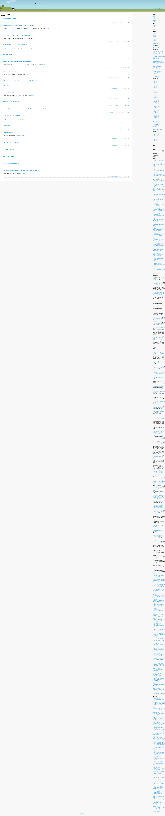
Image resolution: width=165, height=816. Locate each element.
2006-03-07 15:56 (114, 159)
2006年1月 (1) (155, 143)
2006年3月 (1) (155, 140)
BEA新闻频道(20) (156, 58)
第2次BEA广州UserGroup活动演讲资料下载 (11, 115)
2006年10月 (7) (156, 101)
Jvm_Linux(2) (155, 124)
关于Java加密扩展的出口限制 (8, 149)
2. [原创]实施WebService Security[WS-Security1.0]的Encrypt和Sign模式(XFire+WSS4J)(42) (159, 703)
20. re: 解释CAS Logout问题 (158, 407)
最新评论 (154, 36)
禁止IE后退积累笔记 (7, 125)
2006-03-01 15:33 (114, 176)
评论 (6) (126, 22)
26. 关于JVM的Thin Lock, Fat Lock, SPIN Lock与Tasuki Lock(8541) (158, 655)
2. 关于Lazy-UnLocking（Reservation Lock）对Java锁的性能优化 (158, 164)
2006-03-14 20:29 (113, 112)
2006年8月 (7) (155, 104)
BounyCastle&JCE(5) (157, 59)
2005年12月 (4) (156, 114)
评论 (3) (126, 152)
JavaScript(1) (155, 63)
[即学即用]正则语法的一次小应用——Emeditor (12, 92)
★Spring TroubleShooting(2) (158, 53)
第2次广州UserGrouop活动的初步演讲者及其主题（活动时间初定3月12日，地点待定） (20, 170)
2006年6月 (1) (155, 136)
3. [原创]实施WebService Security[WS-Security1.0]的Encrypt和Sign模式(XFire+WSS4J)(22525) (159, 584)
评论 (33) (125, 112)
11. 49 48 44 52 (156, 347)
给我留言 (154, 40)
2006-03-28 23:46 (114, 41)
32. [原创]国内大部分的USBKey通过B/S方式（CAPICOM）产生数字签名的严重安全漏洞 (159, 253)
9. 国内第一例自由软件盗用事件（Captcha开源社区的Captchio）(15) (159, 725)
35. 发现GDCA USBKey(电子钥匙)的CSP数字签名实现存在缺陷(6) (158, 796)
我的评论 (154, 34)
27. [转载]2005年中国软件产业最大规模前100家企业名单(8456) (158, 659)
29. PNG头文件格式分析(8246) (158, 664)
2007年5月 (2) (155, 92)
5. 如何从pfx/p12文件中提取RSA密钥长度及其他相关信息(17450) (158, 590)
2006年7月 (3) (155, 135)
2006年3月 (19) (156, 110)
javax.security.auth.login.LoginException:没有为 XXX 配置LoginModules (17, 61)
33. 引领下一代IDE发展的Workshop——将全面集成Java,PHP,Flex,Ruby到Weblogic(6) (159, 791)
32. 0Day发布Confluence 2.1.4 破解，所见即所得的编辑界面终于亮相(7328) (158, 673)
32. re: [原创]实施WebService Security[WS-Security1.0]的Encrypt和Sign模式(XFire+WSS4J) (158, 506)
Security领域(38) (156, 69)
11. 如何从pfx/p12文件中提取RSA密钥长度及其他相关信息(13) (158, 731)
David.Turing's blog (158, 8)
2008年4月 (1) (155, 85)
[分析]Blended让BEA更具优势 (9, 156)
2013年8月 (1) (155, 80)
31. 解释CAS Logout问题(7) (158, 786)
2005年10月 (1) (156, 116)
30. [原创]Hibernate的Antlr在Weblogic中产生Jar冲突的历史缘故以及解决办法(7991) (159, 667)
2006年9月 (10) (156, 102)
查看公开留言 (155, 42)
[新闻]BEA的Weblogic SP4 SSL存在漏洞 (11, 142)
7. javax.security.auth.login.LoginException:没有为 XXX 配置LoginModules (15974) (159, 597)
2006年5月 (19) (156, 107)
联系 (154, 18)
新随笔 (154, 17)
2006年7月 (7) (155, 105)
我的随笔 (154, 33)
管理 (154, 21)
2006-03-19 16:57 (114, 77)
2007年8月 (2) (155, 91)
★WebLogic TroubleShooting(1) (159, 56)
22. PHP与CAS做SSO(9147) (158, 643)
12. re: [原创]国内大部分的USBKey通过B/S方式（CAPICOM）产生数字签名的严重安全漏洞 (159, 353)
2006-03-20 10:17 (113, 67)
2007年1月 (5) (155, 97)
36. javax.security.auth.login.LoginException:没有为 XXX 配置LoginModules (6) (159, 800)
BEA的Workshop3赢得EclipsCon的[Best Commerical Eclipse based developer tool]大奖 (20, 25)
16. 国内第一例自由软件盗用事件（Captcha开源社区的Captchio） (159, 210)
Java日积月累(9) (156, 64)
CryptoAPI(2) (155, 121)
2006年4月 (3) (155, 139)
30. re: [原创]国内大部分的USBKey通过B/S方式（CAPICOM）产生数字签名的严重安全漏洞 (159, 496)
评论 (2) (126, 105)
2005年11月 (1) (156, 115)
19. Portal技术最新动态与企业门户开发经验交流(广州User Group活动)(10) (158, 753)
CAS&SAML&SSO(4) (157, 61)
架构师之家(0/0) (156, 47)
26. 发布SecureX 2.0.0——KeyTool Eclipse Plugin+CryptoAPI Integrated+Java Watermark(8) (159, 775)
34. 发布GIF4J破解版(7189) (158, 676)
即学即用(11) (155, 73)
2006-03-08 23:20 (114, 152)
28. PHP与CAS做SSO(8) (157, 779)
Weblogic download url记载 (8, 54)
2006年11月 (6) (156, 100)
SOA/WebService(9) (156, 71)
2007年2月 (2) (155, 96)
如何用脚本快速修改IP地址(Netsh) (9, 18)
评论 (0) (126, 41)
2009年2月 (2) (155, 81)
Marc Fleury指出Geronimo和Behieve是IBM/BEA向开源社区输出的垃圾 (17, 35)
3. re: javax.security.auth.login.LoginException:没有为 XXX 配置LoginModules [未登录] (158, 293)
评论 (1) (126, 31)
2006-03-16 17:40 (114, 98)
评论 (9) (126, 138)
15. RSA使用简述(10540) (157, 621)
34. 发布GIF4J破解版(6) (157, 793)
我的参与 (154, 35)
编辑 (128, 22)
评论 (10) (125, 58)
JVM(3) (154, 67)
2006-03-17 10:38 (114, 88)
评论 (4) (126, 51)
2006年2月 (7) (155, 111)
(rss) (153, 52)
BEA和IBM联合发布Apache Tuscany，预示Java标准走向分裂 (15, 44)
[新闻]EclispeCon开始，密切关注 (9, 71)
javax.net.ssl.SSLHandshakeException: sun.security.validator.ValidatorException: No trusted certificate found (24, 108)
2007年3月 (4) (155, 95)
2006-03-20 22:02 (113, 58)
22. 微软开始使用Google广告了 (158, 226)
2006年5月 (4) (155, 138)
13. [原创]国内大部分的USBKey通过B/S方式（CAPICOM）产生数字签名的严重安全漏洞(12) (159, 737)
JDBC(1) (154, 122)
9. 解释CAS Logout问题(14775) (158, 604)
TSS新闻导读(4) (156, 72)
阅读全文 (47, 28)
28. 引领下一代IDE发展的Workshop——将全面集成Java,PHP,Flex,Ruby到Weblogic (159, 243)
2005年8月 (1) (155, 117)
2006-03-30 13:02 (114, 31)
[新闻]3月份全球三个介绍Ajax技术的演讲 (11, 163)
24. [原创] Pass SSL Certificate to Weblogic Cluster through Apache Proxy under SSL (159, 232)
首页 (154, 16)
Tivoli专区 (155, 126)
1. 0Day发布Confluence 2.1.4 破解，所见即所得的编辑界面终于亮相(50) (158, 699)
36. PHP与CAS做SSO (157, 263)
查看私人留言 (155, 43)
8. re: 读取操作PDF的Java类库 (158, 323)
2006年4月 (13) (156, 109)
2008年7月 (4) (155, 82)
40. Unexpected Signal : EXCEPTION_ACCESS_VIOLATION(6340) (159, 693)
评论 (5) (126, 98)
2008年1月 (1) (155, 87)
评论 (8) (126, 88)
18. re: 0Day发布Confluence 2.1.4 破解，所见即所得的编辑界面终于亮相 (159, 391)
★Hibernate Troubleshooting (158, 51)
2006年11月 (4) (156, 134)
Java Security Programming (158, 62)
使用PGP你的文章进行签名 (8, 132)
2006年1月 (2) (155, 112)
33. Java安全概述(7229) (157, 675)
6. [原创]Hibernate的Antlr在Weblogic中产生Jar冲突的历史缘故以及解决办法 (159, 182)
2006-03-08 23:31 (114, 145)
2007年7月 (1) (155, 133)
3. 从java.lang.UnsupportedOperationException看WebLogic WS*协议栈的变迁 (158, 168)
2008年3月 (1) (155, 86)
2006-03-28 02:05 (114, 51)
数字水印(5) (155, 76)
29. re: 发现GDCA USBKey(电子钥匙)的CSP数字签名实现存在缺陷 (159, 489)
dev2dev (154, 147)
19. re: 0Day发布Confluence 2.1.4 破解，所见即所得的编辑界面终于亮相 (159, 401)
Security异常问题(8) (156, 68)
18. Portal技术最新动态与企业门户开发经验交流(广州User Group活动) (158, 217)
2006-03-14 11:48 (114, 122)
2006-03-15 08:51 (114, 105)
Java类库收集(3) (156, 66)
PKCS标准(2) (155, 125)
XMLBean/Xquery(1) (157, 129)
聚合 (154, 20)
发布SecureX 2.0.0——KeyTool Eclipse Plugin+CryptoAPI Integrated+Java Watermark (20, 80)
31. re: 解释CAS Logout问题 (158, 501)
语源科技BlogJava (82, 813)
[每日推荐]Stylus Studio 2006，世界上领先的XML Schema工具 (15, 101)
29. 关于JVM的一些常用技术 (158, 245)
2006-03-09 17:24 (114, 138)
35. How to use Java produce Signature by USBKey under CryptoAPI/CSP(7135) (158, 679)
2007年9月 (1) (155, 90)
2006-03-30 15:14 (114, 22)
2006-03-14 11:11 (114, 129)
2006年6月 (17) (156, 106)
